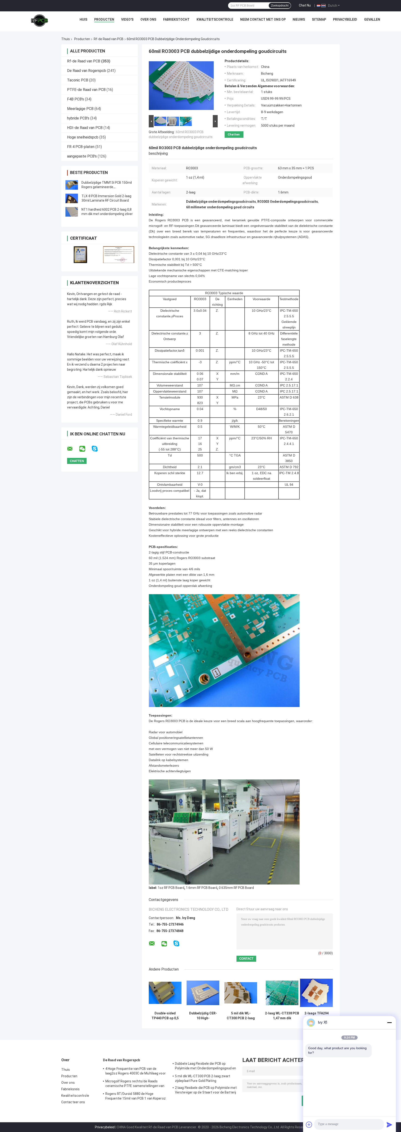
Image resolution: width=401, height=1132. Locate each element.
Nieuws (299, 19)
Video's (127, 19)
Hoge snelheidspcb (82, 137)
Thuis (65, 39)
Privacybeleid (345, 19)
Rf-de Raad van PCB (108, 39)
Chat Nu (305, 5)
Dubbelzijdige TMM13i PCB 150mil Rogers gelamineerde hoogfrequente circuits (106, 187)
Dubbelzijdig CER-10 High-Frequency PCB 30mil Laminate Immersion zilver (203, 1015)
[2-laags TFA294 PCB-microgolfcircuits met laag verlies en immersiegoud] (316, 992)
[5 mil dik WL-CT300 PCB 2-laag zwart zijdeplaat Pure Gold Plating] (240, 992)
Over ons (148, 19)
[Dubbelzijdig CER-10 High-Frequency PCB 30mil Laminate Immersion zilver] (203, 992)
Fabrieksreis (70, 1089)
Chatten (234, 134)
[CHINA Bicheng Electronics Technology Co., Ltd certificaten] (80, 254)
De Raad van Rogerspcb (86, 70)
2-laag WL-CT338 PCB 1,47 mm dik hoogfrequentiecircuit (282, 1015)
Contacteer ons (73, 1102)
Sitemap (319, 19)
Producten (104, 19)
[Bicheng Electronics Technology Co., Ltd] (39, 21)
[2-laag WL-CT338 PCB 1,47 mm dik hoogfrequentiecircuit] (282, 992)
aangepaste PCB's (82, 156)
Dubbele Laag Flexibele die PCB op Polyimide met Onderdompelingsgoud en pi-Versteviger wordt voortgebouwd (205, 1066)
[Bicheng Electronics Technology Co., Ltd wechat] (85, 448)
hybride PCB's (78, 118)
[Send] (389, 1124)
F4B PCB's (75, 99)
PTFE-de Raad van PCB (86, 89)
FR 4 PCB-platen (80, 147)
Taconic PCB (77, 80)
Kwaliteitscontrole (215, 19)
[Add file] (309, 1124)
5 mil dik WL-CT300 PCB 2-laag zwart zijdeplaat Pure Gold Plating (241, 1015)
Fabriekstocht (176, 19)
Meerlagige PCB (80, 108)
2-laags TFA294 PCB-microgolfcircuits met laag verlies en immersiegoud (316, 1015)
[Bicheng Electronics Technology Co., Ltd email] (73, 448)
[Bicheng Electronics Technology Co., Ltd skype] (97, 448)
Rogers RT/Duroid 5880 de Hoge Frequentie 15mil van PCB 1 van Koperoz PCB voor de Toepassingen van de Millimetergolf (135, 1097)
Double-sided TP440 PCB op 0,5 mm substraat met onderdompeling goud (165, 1015)
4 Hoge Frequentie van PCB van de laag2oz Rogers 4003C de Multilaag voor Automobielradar (135, 1072)
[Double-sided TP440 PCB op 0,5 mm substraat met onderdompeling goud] (165, 992)
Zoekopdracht (279, 5)
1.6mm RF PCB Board (201, 888)
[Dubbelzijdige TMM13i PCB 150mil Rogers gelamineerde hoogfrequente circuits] (71, 184)
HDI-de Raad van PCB (85, 127)
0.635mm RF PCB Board (236, 888)
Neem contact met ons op (263, 19)
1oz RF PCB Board (171, 888)
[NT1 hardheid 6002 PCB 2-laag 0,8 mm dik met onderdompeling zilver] (71, 211)
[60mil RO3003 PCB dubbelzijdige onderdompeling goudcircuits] (181, 86)
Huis (83, 19)
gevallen (372, 19)
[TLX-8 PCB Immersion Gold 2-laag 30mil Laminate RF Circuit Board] (71, 198)
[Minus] (389, 1022)
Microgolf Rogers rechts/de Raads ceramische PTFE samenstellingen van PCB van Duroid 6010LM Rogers (135, 1084)
